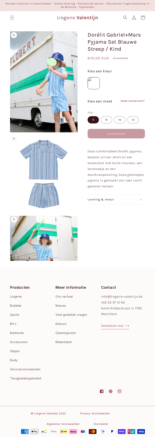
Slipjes (15, 351)
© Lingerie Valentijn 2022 (48, 413)
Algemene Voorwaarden (63, 423)
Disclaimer (101, 423)
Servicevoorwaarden (25, 369)
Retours (61, 323)
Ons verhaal (64, 296)
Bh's (13, 323)
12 (133, 119)
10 (119, 119)
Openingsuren (66, 333)
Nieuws (61, 305)
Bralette (15, 305)
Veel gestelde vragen (71, 314)
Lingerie (16, 296)
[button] (12, 17)
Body (14, 360)
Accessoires (19, 342)
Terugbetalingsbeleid (25, 378)
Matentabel (64, 342)
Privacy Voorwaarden (95, 413)
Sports (15, 314)
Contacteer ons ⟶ (115, 325)
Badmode (17, 333)
